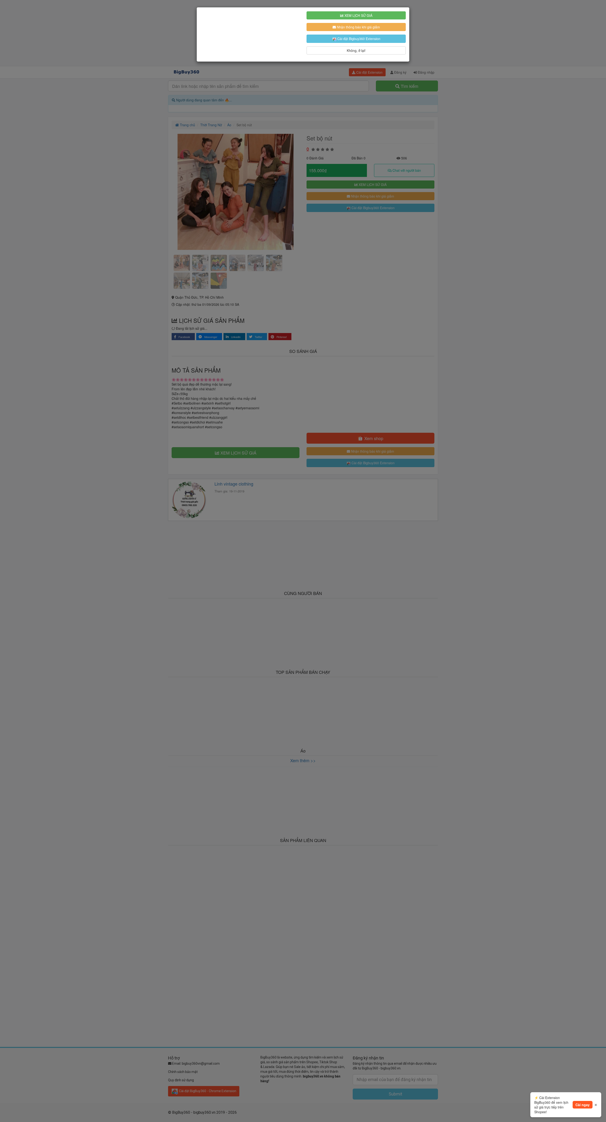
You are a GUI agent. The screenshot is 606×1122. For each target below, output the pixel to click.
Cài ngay (582, 1104)
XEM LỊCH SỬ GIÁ (357, 15)
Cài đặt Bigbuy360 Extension (358, 38)
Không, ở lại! (356, 50)
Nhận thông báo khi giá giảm (358, 27)
